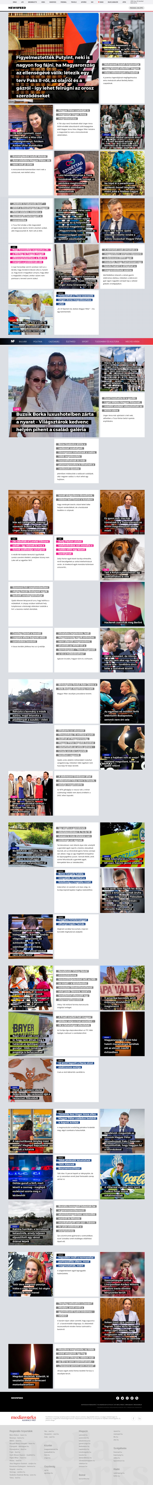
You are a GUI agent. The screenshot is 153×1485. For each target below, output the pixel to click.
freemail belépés (136, 8)
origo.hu (47, 1458)
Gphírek (83, 2)
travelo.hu (82, 1455)
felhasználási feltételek (105, 1404)
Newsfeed (52, 2)
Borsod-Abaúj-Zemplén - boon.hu (22, 1443)
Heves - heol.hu (16, 1461)
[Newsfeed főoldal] (17, 1398)
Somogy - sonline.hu (17, 1472)
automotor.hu (84, 1438)
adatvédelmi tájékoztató (88, 1404)
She (92, 2)
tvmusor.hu (83, 1466)
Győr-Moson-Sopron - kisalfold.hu (22, 1455)
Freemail (64, 2)
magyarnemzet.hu (51, 1449)
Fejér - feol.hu (15, 1452)
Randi (101, 2)
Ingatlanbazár (113, 2)
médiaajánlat (138, 1404)
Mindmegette (32, 2)
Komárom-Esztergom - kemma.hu (22, 1466)
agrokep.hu (48, 1473)
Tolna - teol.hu (15, 1478)
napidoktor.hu (84, 1449)
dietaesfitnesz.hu (85, 1458)
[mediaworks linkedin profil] (139, 1418)
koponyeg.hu (118, 1455)
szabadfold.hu (49, 1452)
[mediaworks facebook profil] (133, 1418)
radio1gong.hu (119, 1473)
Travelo (73, 2)
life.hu (116, 1437)
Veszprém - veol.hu (51, 1434)
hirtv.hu (47, 1455)
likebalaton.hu (84, 1446)
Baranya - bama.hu (17, 1438)
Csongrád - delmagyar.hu (19, 1446)
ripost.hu (117, 1431)
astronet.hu (83, 1435)
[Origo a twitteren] (122, 1398)
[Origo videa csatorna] (132, 1398)
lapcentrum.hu (119, 1461)
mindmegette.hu (85, 1452)
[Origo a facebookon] (117, 1398)
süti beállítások (119, 1404)
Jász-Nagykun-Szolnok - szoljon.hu (23, 1463)
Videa (43, 2)
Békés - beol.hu (15, 1441)
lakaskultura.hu (84, 1441)
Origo (15, 2)
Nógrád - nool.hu (16, 1469)
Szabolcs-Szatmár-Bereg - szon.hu (23, 1475)
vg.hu (46, 1470)
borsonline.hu (84, 1479)
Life (22, 2)
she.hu (116, 1440)
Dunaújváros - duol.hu (18, 1449)
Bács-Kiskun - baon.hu (18, 1435)
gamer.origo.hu (84, 1443)
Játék (124, 2)
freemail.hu (118, 1452)
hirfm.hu (117, 1476)
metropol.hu (118, 1434)
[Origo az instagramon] (127, 1398)
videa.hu (117, 1458)
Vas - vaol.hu (49, 1431)
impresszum (128, 1404)
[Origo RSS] (136, 1398)
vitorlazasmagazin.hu (87, 1461)
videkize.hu (83, 1463)
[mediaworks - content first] (23, 1418)
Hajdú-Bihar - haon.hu (18, 1458)
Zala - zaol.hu (49, 1437)
